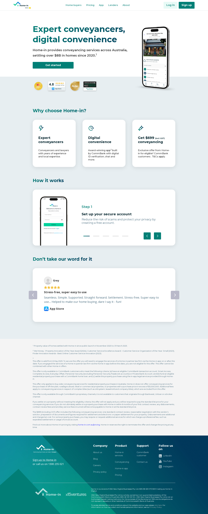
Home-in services (119, 454)
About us (97, 452)
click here (158, 505)
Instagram (168, 466)
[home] (22, 5)
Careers (97, 465)
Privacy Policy (156, 507)
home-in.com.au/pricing (89, 425)
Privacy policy (100, 472)
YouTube (167, 461)
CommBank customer (143, 454)
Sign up (187, 5)
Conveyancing (122, 462)
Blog (95, 459)
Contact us (142, 462)
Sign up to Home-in (44, 460)
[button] (73, 5)
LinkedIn (167, 455)
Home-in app (121, 468)
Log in (170, 5)
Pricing (118, 475)
